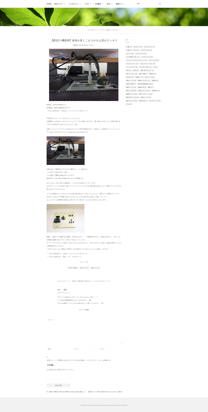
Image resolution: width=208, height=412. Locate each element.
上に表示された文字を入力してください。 (61, 370)
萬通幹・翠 (142, 87)
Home (49, 4)
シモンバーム (154, 60)
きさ (58, 289)
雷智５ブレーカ (84, 268)
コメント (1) (84, 262)
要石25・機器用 (73, 268)
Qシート (129, 53)
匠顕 (136, 70)
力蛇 (128, 70)
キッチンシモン (141, 53)
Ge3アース (138, 47)
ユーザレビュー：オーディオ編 (98, 30)
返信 (65, 289)
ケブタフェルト (147, 57)
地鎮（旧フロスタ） (147, 70)
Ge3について (58, 4)
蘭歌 (150, 87)
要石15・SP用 (131, 90)
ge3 (92, 45)
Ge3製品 (98, 4)
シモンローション (132, 63)
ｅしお (129, 104)
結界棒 (155, 80)
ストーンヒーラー (132, 67)
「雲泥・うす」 (66, 257)
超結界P (155, 90)
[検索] (159, 3)
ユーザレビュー (74, 4)
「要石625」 (64, 111)
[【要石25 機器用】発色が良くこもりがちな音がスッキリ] (84, 75)
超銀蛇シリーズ (131, 94)
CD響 (129, 47)
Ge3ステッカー (149, 47)
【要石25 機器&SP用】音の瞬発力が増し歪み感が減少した (66, 392)
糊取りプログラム (144, 80)
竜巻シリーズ (131, 80)
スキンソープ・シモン (148, 63)
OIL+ (136, 50)
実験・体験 (143, 73)
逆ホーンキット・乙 (145, 94)
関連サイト (119, 4)
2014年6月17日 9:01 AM (64, 292)
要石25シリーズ (95, 268)
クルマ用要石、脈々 (132, 57)
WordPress (124, 405)
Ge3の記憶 (104, 14)
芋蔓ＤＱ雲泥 (131, 84)
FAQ (108, 4)
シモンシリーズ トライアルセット (136, 60)
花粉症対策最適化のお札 (145, 84)
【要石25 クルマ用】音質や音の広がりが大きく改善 (104, 392)
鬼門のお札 (143, 100)
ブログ (87, 4)
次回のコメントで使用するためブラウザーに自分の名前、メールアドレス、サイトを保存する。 (79, 360)
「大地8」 (64, 254)
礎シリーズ (149, 77)
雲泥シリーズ (146, 97)
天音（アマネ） (131, 73)
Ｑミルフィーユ (155, 100)
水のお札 (129, 77)
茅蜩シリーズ (131, 87)
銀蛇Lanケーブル (132, 97)
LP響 (128, 50)
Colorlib (110, 405)
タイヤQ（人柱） (145, 67)
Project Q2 (146, 50)
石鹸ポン (139, 77)
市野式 (152, 73)
